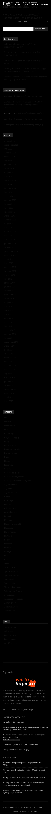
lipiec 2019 (8, 227)
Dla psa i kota (10, 445)
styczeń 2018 (9, 283)
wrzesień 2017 (10, 298)
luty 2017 (8, 326)
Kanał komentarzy (12, 639)
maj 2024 (8, 184)
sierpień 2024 (10, 172)
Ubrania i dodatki (11, 595)
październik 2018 (11, 251)
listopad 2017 (10, 290)
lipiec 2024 (8, 176)
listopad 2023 (10, 204)
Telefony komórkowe (13, 591)
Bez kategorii (9, 433)
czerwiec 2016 (10, 357)
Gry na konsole (10, 484)
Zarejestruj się (10, 627)
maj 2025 (8, 149)
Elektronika (8, 461)
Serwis (7, 563)
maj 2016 (8, 361)
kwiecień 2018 (10, 271)
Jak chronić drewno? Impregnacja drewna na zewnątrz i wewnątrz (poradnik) (24, 736)
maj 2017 (8, 314)
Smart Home (9, 567)
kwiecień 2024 (10, 188)
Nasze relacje (10, 532)
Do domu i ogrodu (12, 449)
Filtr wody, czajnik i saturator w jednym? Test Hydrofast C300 (22, 53)
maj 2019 (8, 235)
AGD (6, 417)
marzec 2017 (9, 322)
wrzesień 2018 (10, 255)
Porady (7, 540)
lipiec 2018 (8, 263)
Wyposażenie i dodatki (13, 599)
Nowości (8, 536)
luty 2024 (8, 192)
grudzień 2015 (10, 381)
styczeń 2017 (9, 330)
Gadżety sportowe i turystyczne (17, 480)
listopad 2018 (10, 247)
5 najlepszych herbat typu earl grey (28, 96)
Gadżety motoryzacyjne (14, 476)
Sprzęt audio (9, 583)
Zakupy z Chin (10, 603)
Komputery (9, 516)
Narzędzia (8, 528)
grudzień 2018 (10, 243)
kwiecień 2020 (10, 219)
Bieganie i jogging (11, 437)
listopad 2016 (10, 338)
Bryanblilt (8, 96)
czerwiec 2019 (10, 231)
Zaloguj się (8, 631)
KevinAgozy (8, 124)
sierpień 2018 (10, 259)
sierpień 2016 (10, 350)
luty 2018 (8, 279)
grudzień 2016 (10, 334)
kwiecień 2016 (10, 365)
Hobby (7, 496)
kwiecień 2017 (10, 318)
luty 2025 (8, 160)
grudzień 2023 (10, 200)
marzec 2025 (9, 156)
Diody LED (8, 441)
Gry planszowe (10, 492)
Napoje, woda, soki (12, 524)
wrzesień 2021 (10, 216)
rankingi (7, 551)
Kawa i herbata (10, 512)
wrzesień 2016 (10, 346)
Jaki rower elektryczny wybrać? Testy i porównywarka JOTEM (20, 45)
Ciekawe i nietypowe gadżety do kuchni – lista (20, 744)
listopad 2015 (10, 385)
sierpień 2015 (10, 397)
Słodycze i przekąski (12, 587)
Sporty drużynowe (11, 575)
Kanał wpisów (10, 635)
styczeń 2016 (9, 377)
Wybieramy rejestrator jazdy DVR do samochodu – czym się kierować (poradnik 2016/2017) (23, 105)
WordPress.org (10, 643)
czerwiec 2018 (10, 267)
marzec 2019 (9, 239)
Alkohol (7, 429)
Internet (7, 504)
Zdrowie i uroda (11, 610)
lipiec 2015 (8, 401)
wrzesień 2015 (10, 393)
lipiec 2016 (8, 353)
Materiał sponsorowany (11, 740)
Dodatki (7, 457)
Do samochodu (10, 453)
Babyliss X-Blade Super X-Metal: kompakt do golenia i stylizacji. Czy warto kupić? (26, 78)
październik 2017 (11, 294)
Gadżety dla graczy (12, 473)
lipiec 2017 (8, 306)
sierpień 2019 (10, 223)
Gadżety (7, 469)
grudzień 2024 (10, 164)
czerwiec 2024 (10, 180)
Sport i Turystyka (11, 571)
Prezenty (8, 543)
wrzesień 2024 (10, 168)
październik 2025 (11, 145)
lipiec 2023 (8, 208)
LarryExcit (8, 119)
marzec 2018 (9, 275)
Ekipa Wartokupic (9, 21)
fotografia (8, 465)
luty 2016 (8, 373)
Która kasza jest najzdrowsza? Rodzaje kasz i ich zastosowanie (22, 16)
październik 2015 (11, 389)
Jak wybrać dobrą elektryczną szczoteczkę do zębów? (23, 61)
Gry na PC (8, 488)
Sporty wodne (10, 579)
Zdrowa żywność (11, 607)
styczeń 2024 (9, 196)
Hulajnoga (8, 500)
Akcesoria (8, 421)
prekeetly (8, 102)
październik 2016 (11, 342)
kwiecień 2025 (10, 152)
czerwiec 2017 (10, 310)
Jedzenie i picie (10, 508)
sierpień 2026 (10, 141)
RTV (6, 559)
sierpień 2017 (10, 302)
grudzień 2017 (10, 286)
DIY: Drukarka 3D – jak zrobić (13, 722)
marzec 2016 (9, 369)
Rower (7, 555)
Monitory (8, 520)
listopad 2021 (10, 212)
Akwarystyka (9, 425)
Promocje (8, 547)
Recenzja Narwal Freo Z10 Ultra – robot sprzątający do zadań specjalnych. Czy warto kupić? (25, 70)
